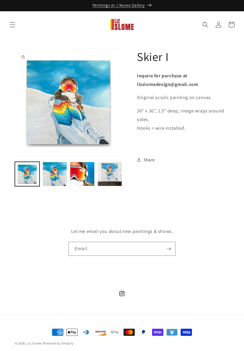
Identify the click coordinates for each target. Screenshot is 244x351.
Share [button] (149, 159)
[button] (12, 24)
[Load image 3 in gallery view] (82, 174)
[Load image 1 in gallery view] (27, 174)
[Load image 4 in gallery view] (110, 174)
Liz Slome (34, 343)
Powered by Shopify (58, 343)
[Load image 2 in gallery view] (55, 174)
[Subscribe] (168, 249)
